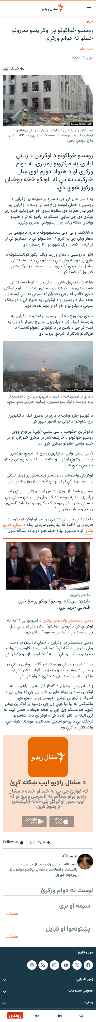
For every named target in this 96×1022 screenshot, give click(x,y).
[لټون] (81, 1016)
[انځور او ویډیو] (59, 1016)
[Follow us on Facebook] (88, 965)
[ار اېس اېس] (43, 965)
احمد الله (86, 49)
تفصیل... (12, 913)
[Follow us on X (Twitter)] (77, 965)
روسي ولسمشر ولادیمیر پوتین (68, 620)
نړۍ (90, 21)
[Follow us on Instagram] (54, 965)
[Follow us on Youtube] (65, 965)
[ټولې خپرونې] (37, 1016)
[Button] (13, 69)
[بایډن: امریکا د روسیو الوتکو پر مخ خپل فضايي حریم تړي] (48, 566)
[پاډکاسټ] (31, 965)
